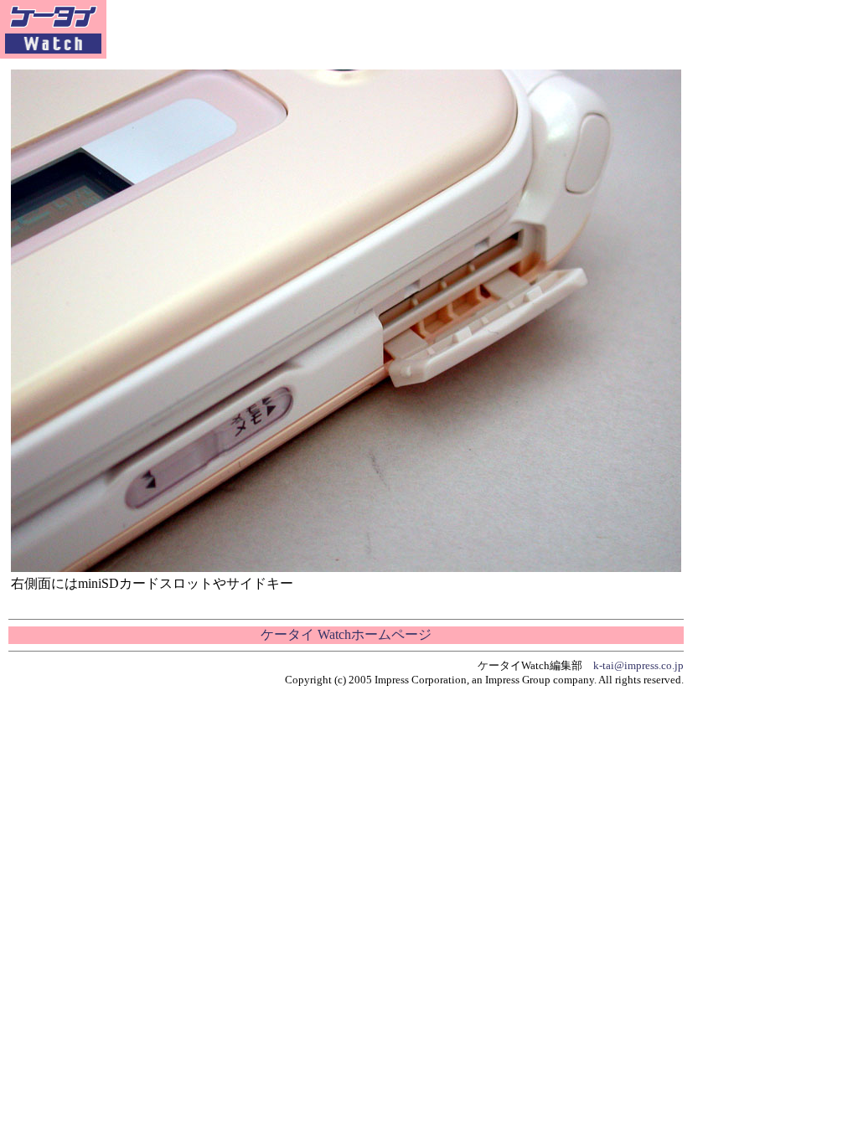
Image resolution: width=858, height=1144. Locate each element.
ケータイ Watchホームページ (346, 634)
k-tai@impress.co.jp (638, 665)
